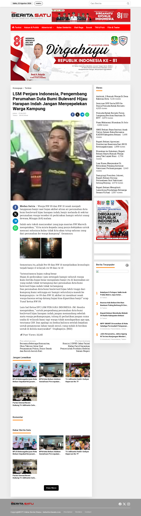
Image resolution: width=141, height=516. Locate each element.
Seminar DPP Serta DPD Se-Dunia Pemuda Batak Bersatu (110, 104)
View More (51, 488)
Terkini (15, 115)
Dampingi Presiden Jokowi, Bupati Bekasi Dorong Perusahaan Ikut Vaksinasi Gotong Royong (110, 179)
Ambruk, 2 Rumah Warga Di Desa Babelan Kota (112, 97)
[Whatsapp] (87, 114)
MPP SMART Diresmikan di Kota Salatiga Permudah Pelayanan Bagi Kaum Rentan (114, 324)
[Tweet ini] (77, 114)
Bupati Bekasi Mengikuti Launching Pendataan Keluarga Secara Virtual (111, 190)
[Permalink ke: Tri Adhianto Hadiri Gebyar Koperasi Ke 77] (78, 370)
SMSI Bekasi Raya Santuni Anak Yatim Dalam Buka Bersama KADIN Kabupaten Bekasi (112, 132)
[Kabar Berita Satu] (31, 15)
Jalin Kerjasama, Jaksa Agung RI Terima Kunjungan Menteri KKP (113, 335)
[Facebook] (120, 504)
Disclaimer (68, 512)
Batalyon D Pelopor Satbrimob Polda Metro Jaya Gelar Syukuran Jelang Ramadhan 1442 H (113, 293)
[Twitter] (124, 504)
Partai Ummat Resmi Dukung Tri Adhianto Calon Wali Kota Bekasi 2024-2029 (24, 404)
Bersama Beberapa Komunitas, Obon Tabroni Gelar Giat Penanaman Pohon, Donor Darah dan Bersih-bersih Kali (36, 346)
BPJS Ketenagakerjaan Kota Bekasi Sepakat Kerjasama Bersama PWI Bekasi (25, 380)
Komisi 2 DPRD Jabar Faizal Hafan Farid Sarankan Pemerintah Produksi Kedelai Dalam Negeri (75, 346)
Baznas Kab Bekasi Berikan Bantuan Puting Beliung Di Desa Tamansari (114, 304)
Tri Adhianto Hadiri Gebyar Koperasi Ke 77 (77, 380)
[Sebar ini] (73, 114)
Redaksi (78, 512)
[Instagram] (128, 504)
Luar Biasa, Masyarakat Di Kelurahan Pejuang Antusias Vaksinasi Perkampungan (110, 166)
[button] (128, 3)
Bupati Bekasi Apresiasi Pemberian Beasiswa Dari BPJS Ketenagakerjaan (111, 144)
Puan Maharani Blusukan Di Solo (112, 122)
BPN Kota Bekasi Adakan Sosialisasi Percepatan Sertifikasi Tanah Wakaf (50, 380)
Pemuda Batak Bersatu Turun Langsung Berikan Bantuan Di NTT (110, 115)
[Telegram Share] (82, 114)
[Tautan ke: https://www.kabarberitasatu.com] (127, 265)
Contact (88, 512)
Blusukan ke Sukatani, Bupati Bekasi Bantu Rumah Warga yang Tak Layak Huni (110, 153)
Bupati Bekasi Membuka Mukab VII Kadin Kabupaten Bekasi (114, 314)
